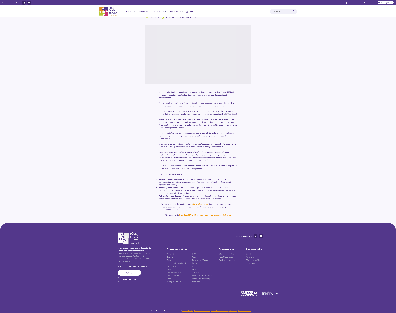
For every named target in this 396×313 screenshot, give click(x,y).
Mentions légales (187, 311)
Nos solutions (159, 11)
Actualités (189, 11)
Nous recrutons (369, 3)
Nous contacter (353, 3)
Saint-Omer (196, 263)
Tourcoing (195, 272)
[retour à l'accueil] (108, 11)
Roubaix (195, 257)
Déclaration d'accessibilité (220, 311)
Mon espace (385, 3)
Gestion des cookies (244, 311)
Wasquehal (196, 282)
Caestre (170, 257)
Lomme (170, 278)
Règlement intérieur (253, 260)
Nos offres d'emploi (226, 257)
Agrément (250, 257)
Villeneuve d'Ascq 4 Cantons (202, 275)
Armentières (171, 254)
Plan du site (233, 311)
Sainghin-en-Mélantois (200, 260)
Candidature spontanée (227, 260)
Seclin (194, 266)
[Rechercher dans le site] (293, 11)
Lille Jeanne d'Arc (173, 275)
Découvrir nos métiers (227, 254)
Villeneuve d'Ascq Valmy (201, 278)
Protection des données (202, 311)
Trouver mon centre (335, 3)
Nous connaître (175, 11)
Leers (169, 269)
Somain (194, 269)
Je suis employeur (126, 11)
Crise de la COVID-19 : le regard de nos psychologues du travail (205, 215)
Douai (169, 260)
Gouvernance (251, 263)
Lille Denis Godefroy (174, 272)
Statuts (249, 254)
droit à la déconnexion (199, 204)
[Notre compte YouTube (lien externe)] (29, 3)
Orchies (194, 254)
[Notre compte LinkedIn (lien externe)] (24, 3)
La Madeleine (172, 266)
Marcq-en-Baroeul (174, 282)
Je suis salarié (143, 11)
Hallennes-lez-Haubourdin (177, 263)
